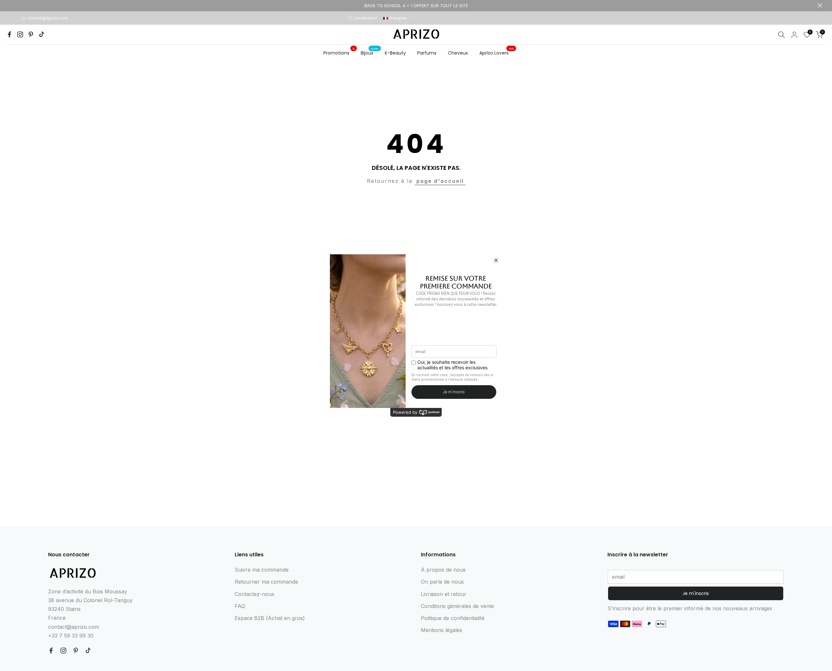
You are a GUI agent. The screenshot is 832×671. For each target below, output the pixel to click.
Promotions (339, 52)
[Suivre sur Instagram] (20, 34)
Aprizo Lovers (496, 52)
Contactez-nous (254, 594)
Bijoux (370, 52)
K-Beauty (395, 53)
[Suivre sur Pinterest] (31, 34)
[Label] (416, 5)
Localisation (365, 18)
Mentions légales (441, 630)
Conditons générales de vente (457, 606)
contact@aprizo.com (48, 18)
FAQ (240, 606)
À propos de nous (443, 569)
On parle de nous (442, 581)
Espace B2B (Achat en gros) (270, 618)
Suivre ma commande (262, 569)
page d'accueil (440, 181)
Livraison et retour (443, 594)
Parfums (426, 53)
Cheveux (458, 53)
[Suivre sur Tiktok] (42, 34)
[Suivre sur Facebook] (9, 34)
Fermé (12, 5)
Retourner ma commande (266, 581)
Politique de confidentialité (453, 618)
